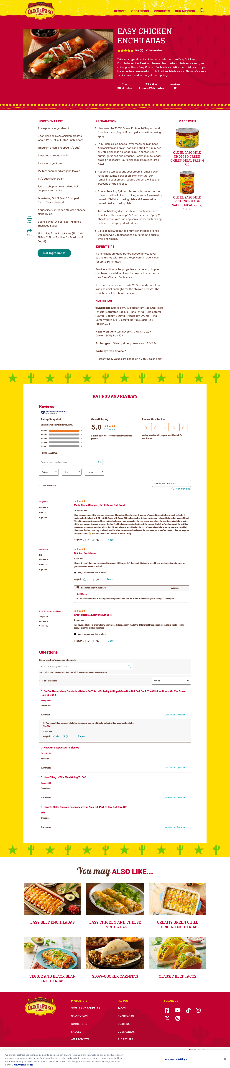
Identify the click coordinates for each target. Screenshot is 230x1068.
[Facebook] (167, 1010)
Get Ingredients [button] (54, 253)
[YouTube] (177, 1010)
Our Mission (185, 11)
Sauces (76, 1031)
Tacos (122, 1008)
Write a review (154, 50)
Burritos (124, 1024)
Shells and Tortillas (85, 1008)
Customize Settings (176, 1059)
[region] (115, 1059)
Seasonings (79, 1016)
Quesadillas (126, 1031)
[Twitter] (167, 1018)
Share (29, 235)
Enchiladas (126, 1016)
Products (162, 11)
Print (29, 222)
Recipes (120, 11)
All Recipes (125, 1039)
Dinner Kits (79, 1024)
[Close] (225, 1058)
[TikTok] (188, 1010)
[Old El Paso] (40, 1007)
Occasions (140, 11)
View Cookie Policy (23, 1064)
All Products (80, 1039)
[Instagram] (198, 1010)
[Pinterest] (178, 1018)
